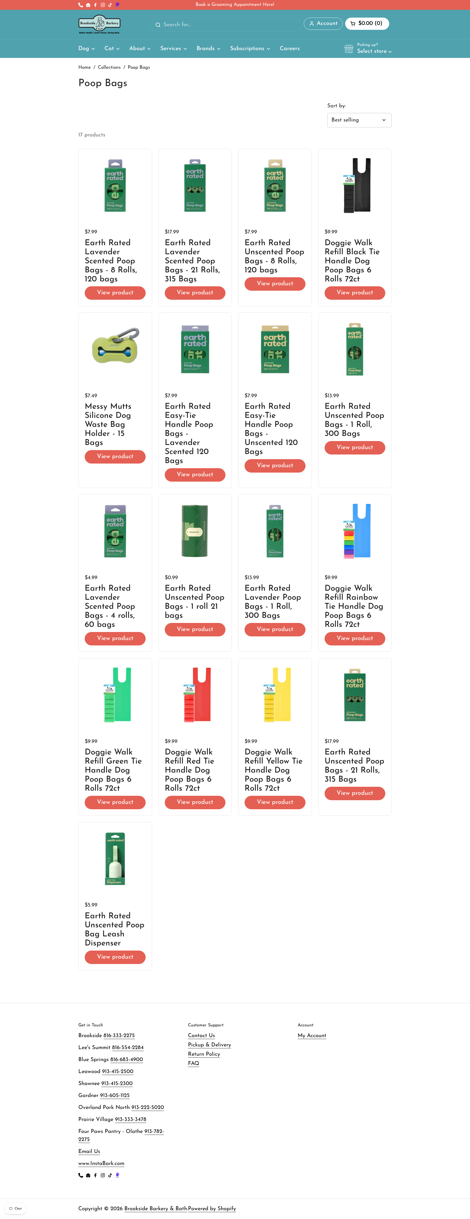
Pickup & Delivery (209, 1045)
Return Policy (204, 1054)
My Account (312, 1036)
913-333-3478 (130, 1119)
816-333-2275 (119, 1036)
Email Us (89, 1151)
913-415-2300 (117, 1083)
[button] (368, 49)
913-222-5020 (147, 1107)
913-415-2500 (117, 1072)
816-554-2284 (128, 1048)
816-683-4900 (126, 1060)
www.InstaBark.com (101, 1163)
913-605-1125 (115, 1095)
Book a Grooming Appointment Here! (235, 4)
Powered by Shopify (212, 1209)
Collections (109, 67)
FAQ (193, 1063)
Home (84, 67)
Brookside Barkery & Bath (155, 1209)
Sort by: (336, 106)
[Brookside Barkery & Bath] (99, 25)
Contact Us (201, 1036)
